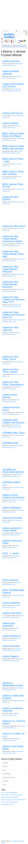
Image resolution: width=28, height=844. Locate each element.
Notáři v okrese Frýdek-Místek (9, 797)
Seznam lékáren (9, 36)
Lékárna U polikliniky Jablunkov (12, 709)
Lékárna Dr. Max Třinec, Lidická (10, 370)
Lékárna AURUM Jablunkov (10, 72)
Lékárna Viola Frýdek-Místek (13, 747)
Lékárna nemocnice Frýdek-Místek (12, 529)
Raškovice (18, 638)
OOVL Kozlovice (10, 580)
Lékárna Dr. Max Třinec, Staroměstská (12, 383)
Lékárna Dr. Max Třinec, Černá (10, 358)
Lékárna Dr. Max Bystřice (10, 198)
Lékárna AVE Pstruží (12, 113)
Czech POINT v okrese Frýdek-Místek (11, 795)
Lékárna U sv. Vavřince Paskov (13, 722)
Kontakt (3, 843)
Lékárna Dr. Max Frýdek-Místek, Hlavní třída (13, 254)
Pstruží (16, 115)
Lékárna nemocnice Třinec (12, 542)
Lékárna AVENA (10, 123)
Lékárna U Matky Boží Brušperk (13, 696)
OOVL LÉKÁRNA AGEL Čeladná (13, 591)
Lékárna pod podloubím (8, 624)
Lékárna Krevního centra (11, 408)
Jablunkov (19, 76)
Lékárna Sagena (10, 656)
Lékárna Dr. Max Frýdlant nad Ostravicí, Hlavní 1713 (13, 299)
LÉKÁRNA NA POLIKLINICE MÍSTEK (13, 470)
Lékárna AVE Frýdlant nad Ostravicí (13, 85)
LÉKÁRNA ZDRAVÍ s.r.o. (11, 483)
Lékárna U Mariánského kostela (12, 684)
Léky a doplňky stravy (7, 804)
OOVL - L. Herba (10, 553)
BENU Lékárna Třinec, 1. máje (13, 160)
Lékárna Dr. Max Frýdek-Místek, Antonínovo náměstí (12, 239)
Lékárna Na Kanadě (12, 518)
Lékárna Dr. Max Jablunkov (10, 328)
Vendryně (17, 556)
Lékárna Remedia (11, 646)
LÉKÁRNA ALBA (10, 443)
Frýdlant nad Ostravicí (19, 320)
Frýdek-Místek (19, 63)
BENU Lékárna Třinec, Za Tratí (13, 185)
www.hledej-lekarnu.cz (17, 841)
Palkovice (18, 605)
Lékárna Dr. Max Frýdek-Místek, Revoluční (10, 284)
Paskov (23, 726)
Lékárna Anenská (11, 61)
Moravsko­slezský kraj (19, 46)
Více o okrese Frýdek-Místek (9, 792)
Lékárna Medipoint (11, 507)
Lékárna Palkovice (11, 603)
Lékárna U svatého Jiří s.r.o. (13, 734)
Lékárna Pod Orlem (12, 613)
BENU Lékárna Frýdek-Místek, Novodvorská (13, 147)
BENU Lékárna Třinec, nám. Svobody (13, 172)
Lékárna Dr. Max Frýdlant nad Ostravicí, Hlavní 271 (13, 315)
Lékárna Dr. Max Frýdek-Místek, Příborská (10, 269)
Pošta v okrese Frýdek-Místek (9, 802)
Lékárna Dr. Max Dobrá (13, 226)
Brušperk (15, 700)
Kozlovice (18, 582)
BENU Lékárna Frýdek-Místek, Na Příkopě (13, 134)
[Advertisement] (14, 15)
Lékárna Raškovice (11, 636)
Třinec (14, 164)
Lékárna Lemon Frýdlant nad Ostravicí (13, 496)
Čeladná (15, 595)
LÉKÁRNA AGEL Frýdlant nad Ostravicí (13, 421)
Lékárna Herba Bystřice (9, 396)
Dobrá (15, 228)
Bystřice (16, 202)
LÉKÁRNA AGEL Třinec (13, 433)
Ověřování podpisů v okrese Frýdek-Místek (13, 799)
